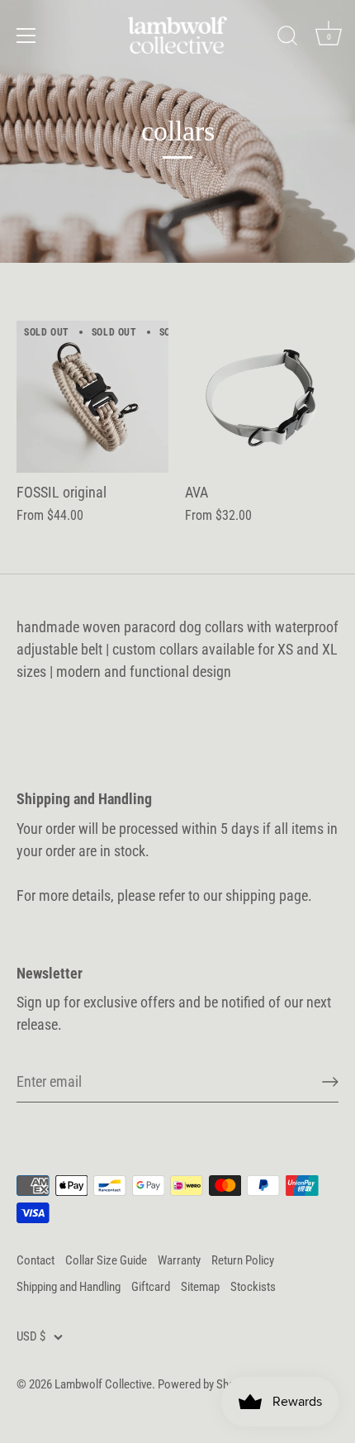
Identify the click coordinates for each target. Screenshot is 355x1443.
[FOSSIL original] (92, 397)
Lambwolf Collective (103, 1384)
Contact (35, 1260)
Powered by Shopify (205, 1384)
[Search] (287, 38)
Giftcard (150, 1286)
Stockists (253, 1286)
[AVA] (261, 397)
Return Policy (242, 1260)
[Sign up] (330, 1082)
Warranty (179, 1260)
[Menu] (26, 35)
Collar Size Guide (106, 1260)
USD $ (31, 1336)
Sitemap (200, 1286)
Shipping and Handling (69, 1286)
